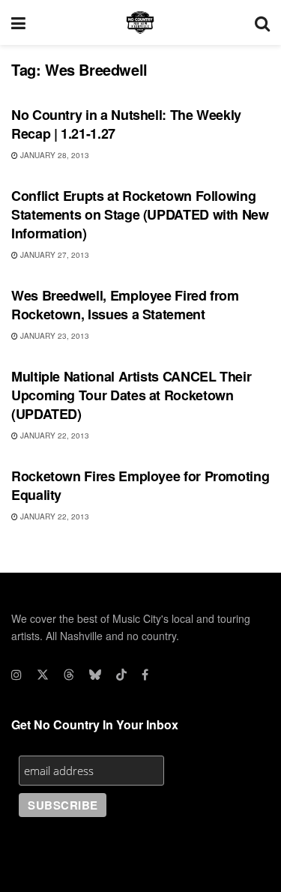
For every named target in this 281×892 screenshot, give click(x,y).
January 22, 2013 (53, 435)
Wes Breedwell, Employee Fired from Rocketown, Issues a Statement (125, 305)
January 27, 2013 (53, 255)
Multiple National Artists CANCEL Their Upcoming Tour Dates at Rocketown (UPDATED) (131, 395)
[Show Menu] (18, 22)
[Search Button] (262, 22)
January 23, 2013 (53, 336)
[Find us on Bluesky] (95, 674)
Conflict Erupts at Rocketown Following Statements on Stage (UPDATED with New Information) (140, 214)
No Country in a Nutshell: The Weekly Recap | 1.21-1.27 (126, 124)
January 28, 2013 (53, 155)
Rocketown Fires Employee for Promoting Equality (140, 485)
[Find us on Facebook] (145, 674)
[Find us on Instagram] (16, 674)
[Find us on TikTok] (121, 674)
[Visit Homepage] (140, 22)
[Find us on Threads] (69, 674)
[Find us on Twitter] (43, 674)
